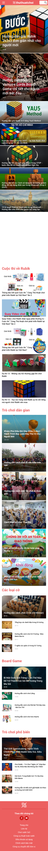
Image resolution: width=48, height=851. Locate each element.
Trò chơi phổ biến (16, 732)
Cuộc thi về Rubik (16, 268)
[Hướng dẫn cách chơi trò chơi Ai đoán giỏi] (24, 486)
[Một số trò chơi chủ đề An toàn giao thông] (24, 543)
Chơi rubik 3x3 (24, 832)
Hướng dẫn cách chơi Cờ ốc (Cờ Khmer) (24, 612)
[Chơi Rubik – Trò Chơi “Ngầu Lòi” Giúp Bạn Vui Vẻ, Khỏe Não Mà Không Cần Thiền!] (7, 767)
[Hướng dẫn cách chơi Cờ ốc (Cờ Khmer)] (24, 607)
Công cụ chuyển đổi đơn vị (24, 846)
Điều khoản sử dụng (24, 839)
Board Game (12, 661)
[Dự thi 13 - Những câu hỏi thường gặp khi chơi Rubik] (24, 363)
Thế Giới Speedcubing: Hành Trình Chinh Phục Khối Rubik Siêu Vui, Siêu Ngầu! (23, 751)
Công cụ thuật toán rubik (24, 836)
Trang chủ (24, 825)
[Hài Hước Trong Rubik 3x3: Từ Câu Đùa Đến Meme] (7, 778)
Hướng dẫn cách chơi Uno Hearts (27, 717)
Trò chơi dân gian (16, 410)
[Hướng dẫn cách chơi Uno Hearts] (7, 719)
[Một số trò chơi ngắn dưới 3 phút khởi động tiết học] (24, 571)
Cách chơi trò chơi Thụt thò (17, 522)
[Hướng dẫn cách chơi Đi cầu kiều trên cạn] (24, 457)
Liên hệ (24, 829)
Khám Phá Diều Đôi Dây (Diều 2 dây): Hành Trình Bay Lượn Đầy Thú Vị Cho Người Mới (22, 434)
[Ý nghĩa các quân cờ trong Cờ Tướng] (7, 648)
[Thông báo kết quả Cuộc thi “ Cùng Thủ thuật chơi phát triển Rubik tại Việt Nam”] (24, 336)
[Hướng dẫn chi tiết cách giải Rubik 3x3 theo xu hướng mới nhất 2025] (7, 790)
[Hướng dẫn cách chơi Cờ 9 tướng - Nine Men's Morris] (7, 636)
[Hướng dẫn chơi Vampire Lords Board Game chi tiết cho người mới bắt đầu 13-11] (24, 100)
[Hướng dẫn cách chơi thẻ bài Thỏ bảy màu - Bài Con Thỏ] (7, 707)
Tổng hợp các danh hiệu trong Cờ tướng (29, 622)
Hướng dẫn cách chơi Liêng (25, 693)
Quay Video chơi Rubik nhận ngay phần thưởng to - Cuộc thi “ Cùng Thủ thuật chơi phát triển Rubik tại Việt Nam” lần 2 (23, 321)
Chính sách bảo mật (24, 843)
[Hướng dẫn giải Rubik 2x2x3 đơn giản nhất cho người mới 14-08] (24, 52)
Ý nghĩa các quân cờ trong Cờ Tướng (28, 646)
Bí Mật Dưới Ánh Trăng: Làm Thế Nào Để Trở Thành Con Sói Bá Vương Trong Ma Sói (23, 680)
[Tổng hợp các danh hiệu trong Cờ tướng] (7, 625)
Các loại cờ (11, 590)
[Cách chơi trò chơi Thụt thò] (24, 514)
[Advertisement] (24, 241)
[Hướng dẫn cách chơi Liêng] (7, 696)
